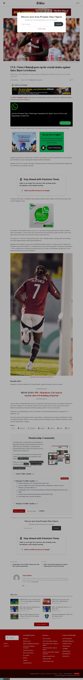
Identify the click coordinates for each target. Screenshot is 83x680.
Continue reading (41, 29)
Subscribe (58, 24)
